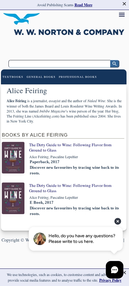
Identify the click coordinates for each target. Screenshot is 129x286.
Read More (83, 5)
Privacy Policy (110, 280)
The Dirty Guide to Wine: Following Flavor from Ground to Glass (70, 147)
